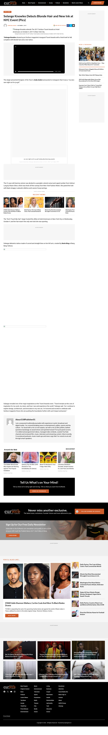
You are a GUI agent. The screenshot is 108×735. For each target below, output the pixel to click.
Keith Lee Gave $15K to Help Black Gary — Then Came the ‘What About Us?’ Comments (91, 63)
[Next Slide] (73, 205)
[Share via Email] (73, 25)
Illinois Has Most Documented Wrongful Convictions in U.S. (53, 210)
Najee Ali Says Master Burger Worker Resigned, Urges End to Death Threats (90, 594)
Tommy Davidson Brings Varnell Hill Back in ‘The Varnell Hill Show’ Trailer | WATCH (54, 655)
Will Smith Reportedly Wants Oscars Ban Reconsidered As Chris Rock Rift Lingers (90, 80)
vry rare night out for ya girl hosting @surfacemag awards (39, 159)
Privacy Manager (6, 716)
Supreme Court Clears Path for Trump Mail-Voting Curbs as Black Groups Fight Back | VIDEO (90, 87)
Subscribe (13, 535)
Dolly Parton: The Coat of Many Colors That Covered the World (32, 210)
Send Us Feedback (39, 491)
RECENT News (39, 195)
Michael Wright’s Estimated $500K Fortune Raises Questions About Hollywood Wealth (85, 654)
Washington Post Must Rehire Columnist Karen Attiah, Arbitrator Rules (92, 584)
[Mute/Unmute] (63, 71)
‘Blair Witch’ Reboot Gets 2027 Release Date (90, 75)
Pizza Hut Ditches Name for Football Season (92, 613)
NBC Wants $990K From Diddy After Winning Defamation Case (86, 675)
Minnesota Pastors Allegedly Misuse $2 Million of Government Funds (91, 69)
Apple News (7, 11)
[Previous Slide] (5, 205)
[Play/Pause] (16, 71)
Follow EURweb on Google (90, 511)
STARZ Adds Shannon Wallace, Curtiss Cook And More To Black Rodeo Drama (12, 211)
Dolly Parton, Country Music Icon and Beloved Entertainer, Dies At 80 (92, 604)
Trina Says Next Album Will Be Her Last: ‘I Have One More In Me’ (19, 675)
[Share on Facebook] (68, 25)
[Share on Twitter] (70, 25)
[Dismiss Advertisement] (16, 47)
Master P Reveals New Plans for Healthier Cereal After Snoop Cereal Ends (54, 675)
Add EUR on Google (60, 25)
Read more (13, 616)
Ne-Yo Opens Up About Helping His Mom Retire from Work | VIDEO (19, 655)
